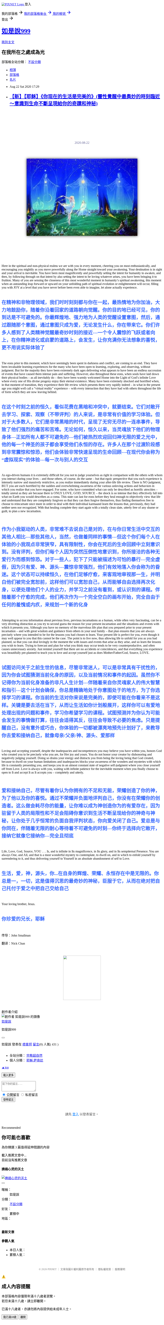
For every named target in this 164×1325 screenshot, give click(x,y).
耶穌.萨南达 (34, 1060)
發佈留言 (8, 1099)
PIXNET (52, 1269)
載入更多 (8, 1075)
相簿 (13, 70)
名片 (13, 79)
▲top (5, 1067)
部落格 (14, 74)
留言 (36, 1044)
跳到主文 (8, 42)
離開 (23, 1317)
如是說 (6, 1021)
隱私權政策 (104, 1269)
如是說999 (16, 31)
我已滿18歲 (9, 1317)
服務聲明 (120, 1269)
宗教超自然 (34, 1055)
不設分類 (34, 62)
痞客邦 (27, 1044)
